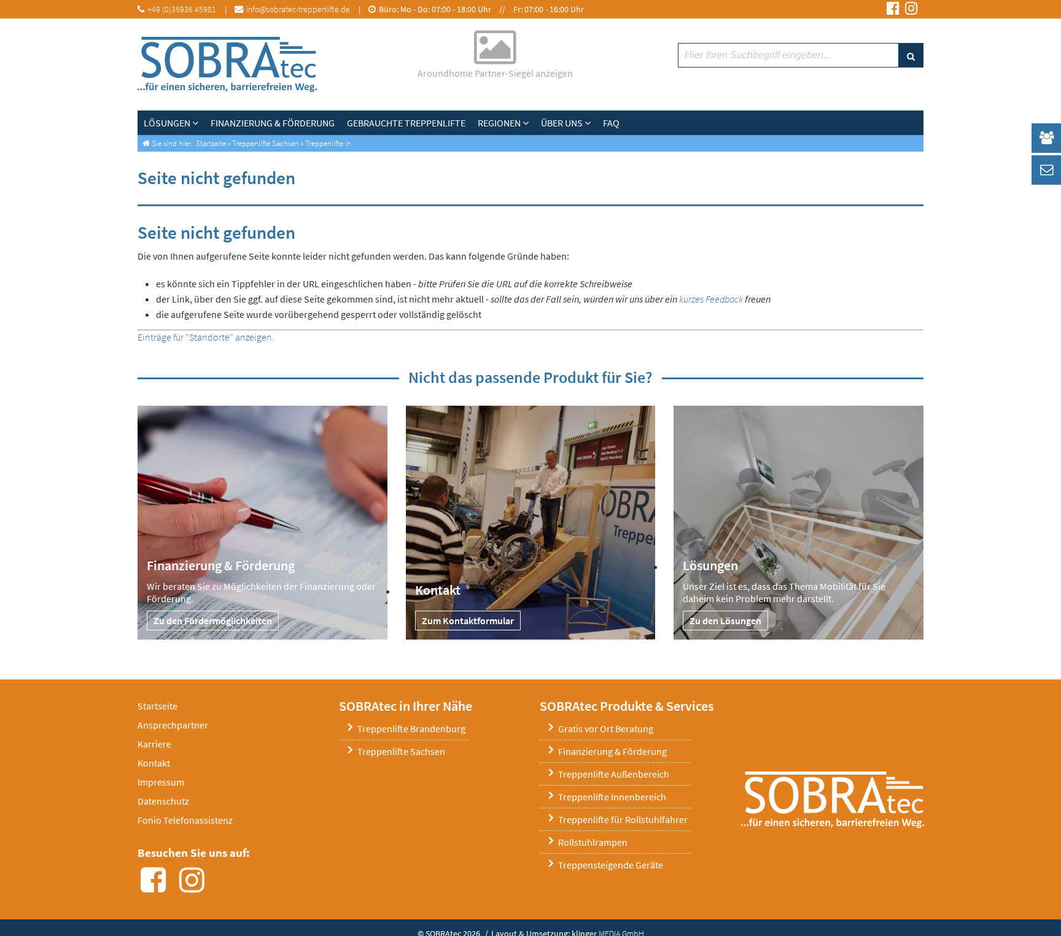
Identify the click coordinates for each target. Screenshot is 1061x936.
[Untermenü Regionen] (529, 123)
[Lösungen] (198, 123)
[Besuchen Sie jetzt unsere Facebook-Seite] (893, 9)
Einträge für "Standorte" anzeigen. (206, 337)
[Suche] (910, 55)
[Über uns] (591, 123)
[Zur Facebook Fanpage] (157, 887)
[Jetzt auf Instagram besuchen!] (911, 9)
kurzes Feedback (711, 299)
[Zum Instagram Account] (195, 887)
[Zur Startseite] (227, 64)
